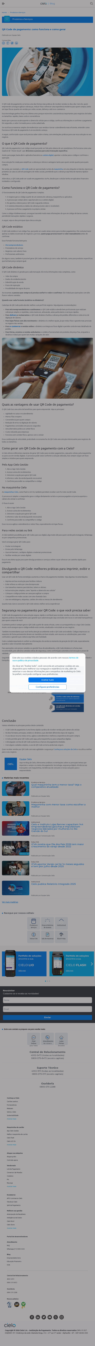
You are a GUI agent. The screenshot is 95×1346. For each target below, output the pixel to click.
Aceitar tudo (47, 680)
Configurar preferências (47, 687)
